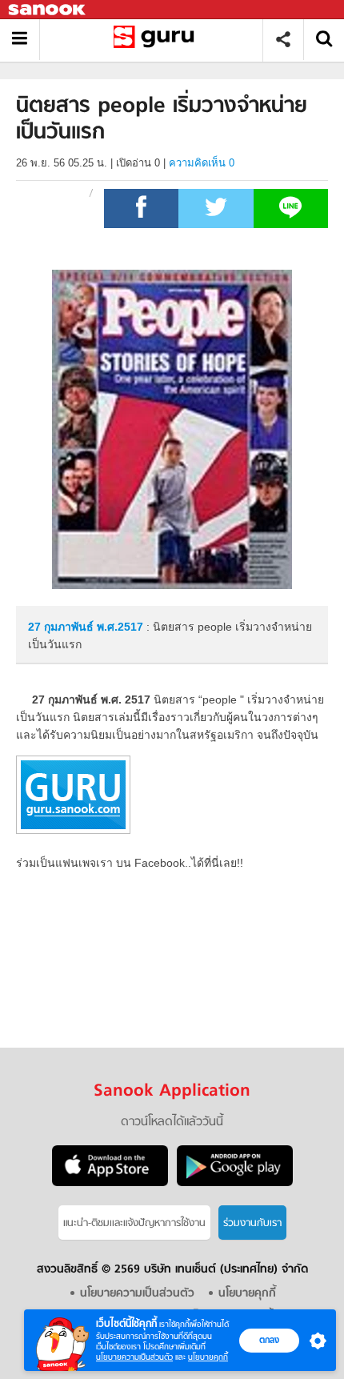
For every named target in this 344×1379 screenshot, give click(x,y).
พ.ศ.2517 (120, 626)
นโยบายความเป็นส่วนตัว (134, 1357)
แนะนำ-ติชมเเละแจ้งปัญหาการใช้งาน (134, 1223)
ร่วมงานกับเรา (252, 1223)
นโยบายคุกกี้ (208, 1357)
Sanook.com (48, 10)
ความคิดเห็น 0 (201, 163)
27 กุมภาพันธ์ (62, 626)
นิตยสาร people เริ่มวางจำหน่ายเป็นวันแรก (157, 40)
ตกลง (269, 1340)
